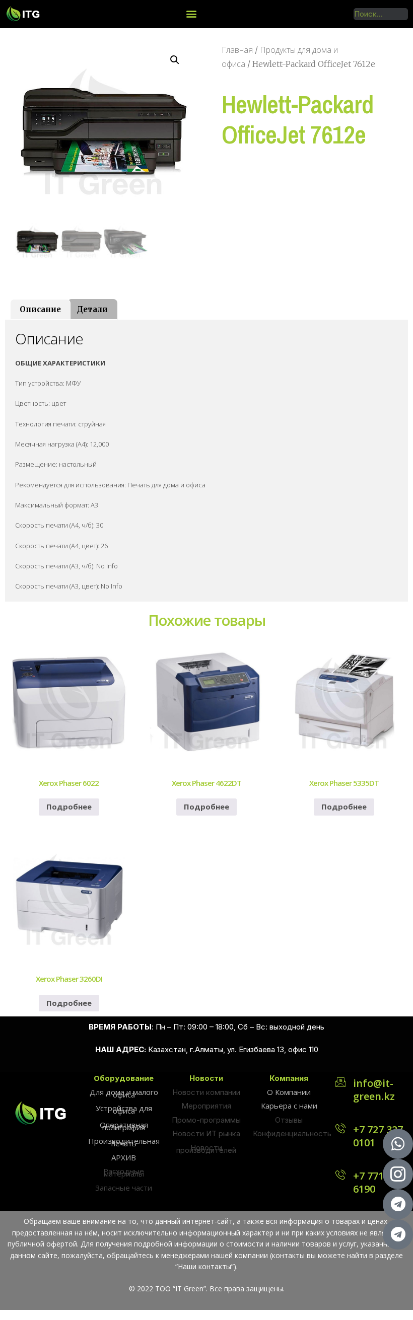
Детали (92, 309)
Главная (237, 49)
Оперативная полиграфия (124, 1126)
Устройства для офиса (124, 1109)
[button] (191, 13)
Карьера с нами (289, 1106)
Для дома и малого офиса (124, 1093)
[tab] (40, 309)
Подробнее (69, 806)
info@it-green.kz (374, 1089)
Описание (40, 309)
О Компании (289, 1092)
